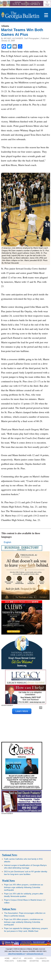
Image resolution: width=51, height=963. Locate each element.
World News (8, 880)
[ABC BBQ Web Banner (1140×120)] (25, 945)
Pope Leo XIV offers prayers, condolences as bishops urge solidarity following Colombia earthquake (23, 887)
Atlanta (5, 26)
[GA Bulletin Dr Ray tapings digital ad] (21, 789)
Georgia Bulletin (20, 15)
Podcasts (9, 961)
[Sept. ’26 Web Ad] (21, 668)
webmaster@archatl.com (35, 954)
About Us (17, 958)
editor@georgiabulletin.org (16, 954)
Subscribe (21, 961)
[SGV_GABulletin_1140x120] (25, 5)
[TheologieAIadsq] (25, 599)
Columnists (41, 958)
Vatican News (9, 909)
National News (9, 855)
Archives (28, 958)
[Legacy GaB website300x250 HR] (25, 703)
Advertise (34, 961)
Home (7, 958)
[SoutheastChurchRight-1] (21, 811)
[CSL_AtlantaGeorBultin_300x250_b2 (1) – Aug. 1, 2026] (21, 634)
